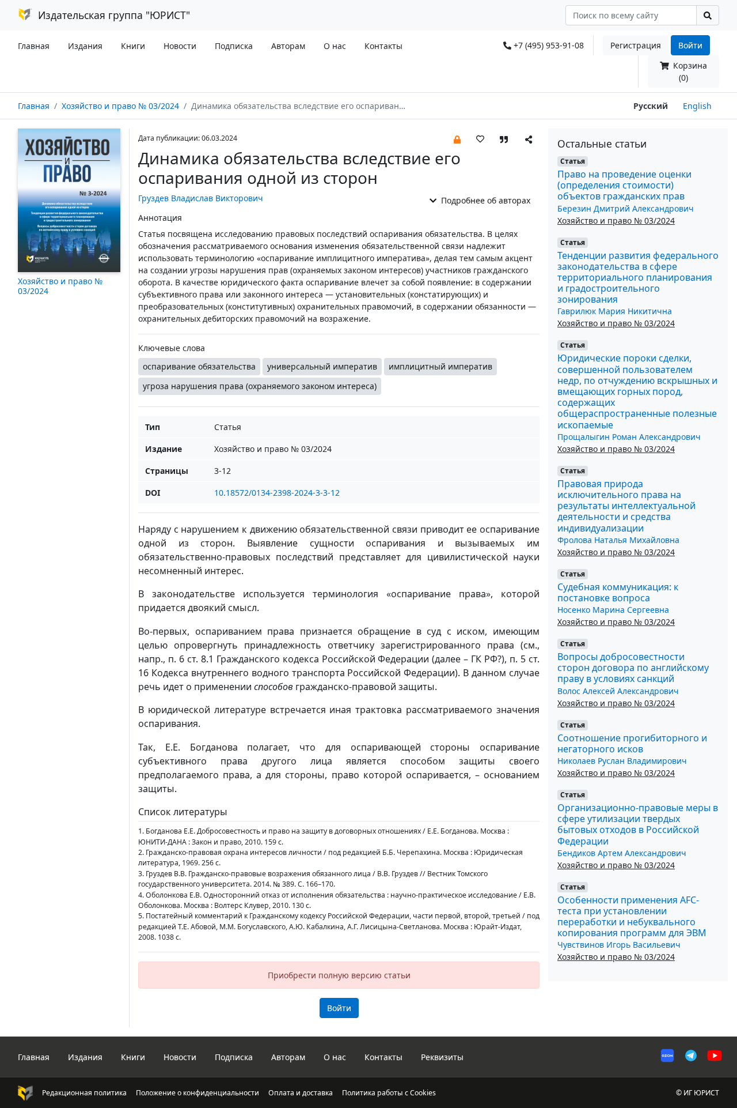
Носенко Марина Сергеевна (613, 609)
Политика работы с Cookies (389, 1093)
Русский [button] (650, 105)
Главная (34, 45)
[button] (457, 139)
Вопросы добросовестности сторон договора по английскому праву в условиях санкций (633, 667)
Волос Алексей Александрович (618, 690)
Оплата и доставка (300, 1093)
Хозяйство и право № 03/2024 (120, 105)
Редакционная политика (84, 1093)
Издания (85, 45)
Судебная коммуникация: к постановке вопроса (617, 592)
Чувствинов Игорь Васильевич (619, 944)
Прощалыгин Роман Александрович (629, 436)
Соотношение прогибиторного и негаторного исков (632, 743)
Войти (690, 45)
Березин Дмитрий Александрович (625, 208)
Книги (133, 45)
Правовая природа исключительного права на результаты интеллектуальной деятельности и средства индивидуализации (626, 505)
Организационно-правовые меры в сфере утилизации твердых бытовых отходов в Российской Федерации (637, 824)
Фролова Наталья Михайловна (618, 539)
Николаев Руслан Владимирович (622, 760)
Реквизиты (442, 1057)
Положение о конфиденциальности (197, 1093)
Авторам (288, 45)
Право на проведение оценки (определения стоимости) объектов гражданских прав (624, 185)
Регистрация (635, 45)
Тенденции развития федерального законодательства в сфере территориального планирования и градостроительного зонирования (638, 277)
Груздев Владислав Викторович (200, 198)
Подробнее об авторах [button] (484, 200)
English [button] (697, 105)
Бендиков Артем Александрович (621, 852)
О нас (335, 45)
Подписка (234, 45)
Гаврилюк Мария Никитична (614, 311)
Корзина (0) (689, 71)
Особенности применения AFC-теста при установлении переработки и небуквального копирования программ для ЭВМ (631, 917)
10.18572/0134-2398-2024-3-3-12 (277, 492)
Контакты (383, 45)
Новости (180, 45)
